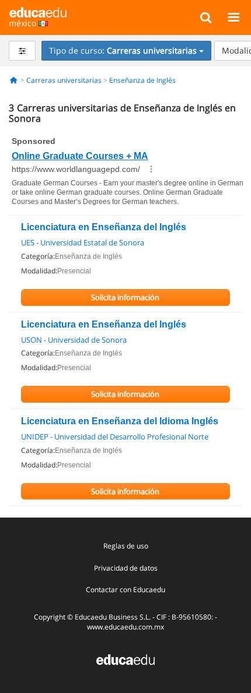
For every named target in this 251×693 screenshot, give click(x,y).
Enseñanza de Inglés (142, 80)
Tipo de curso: (123, 50)
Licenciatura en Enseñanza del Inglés (103, 227)
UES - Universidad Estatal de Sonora (82, 242)
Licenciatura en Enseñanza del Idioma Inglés (119, 421)
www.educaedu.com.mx (125, 627)
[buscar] (206, 17)
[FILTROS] (22, 51)
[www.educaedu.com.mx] (125, 659)
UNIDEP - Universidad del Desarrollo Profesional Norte (114, 436)
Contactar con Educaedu (125, 589)
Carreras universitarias (64, 80)
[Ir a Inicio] (14, 80)
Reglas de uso (125, 546)
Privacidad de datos (126, 568)
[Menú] (233, 17)
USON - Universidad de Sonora (74, 340)
